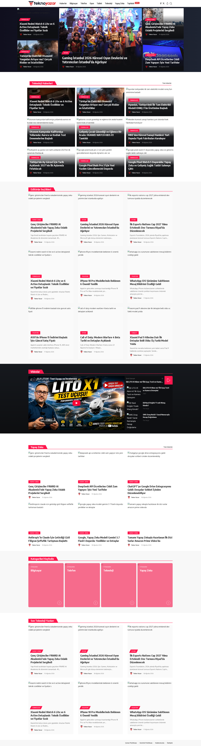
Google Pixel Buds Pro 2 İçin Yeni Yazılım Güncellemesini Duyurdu (96, 167)
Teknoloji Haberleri (42, 83)
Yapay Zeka (151, 19)
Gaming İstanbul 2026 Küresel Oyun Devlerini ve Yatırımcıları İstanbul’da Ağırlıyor (94, 60)
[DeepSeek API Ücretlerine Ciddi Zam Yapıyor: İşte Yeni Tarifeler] (100, 464)
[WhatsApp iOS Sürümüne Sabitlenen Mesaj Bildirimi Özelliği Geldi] (150, 263)
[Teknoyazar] (42, 3)
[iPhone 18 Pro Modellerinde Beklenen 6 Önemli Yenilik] (100, 263)
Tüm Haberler (166, 83)
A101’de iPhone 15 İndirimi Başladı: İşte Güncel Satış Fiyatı (49, 339)
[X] (163, 3)
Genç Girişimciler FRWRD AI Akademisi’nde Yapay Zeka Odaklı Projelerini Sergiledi (160, 27)
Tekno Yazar (27, 34)
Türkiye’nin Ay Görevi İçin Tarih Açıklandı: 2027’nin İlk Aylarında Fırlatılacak (47, 165)
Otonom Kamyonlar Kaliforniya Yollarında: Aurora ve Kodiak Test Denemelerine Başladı (48, 135)
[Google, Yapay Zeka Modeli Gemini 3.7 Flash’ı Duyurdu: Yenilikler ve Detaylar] (100, 516)
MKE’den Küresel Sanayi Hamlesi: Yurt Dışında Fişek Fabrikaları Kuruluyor (148, 136)
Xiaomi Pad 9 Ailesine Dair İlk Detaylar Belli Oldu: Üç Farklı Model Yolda (149, 340)
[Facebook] (161, 3)
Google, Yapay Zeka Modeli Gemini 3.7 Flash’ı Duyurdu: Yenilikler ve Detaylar (99, 539)
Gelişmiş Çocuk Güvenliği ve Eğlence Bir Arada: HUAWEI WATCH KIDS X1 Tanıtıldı (100, 135)
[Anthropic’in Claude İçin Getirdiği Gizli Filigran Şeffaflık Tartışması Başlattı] (50, 516)
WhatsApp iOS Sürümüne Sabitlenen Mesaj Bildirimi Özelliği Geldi (149, 282)
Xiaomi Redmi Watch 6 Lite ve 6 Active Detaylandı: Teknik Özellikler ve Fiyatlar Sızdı (37, 27)
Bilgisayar (36, 570)
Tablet (134, 333)
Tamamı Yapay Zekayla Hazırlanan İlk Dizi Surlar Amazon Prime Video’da (150, 539)
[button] (167, 3)
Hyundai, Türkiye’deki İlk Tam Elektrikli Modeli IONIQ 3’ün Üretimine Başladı (149, 106)
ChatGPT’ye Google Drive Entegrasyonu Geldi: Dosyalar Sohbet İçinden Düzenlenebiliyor (149, 490)
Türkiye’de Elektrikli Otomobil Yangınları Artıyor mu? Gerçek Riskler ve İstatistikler (36, 59)
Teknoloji (24, 19)
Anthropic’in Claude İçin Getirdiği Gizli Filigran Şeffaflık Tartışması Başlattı (49, 539)
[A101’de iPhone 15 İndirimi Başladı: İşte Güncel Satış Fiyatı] (50, 320)
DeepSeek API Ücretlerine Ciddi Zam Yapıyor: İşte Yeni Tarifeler (162, 61)
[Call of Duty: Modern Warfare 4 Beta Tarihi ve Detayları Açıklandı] (100, 320)
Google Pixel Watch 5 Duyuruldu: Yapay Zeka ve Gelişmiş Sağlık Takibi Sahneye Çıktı (149, 165)
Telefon (85, 276)
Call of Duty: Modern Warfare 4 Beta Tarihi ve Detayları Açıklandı (100, 339)
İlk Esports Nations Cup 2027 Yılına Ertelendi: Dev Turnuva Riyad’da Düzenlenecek (149, 227)
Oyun (66, 53)
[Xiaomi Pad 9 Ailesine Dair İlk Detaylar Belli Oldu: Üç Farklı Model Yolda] (150, 320)
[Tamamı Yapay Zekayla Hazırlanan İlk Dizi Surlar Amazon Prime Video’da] (150, 516)
